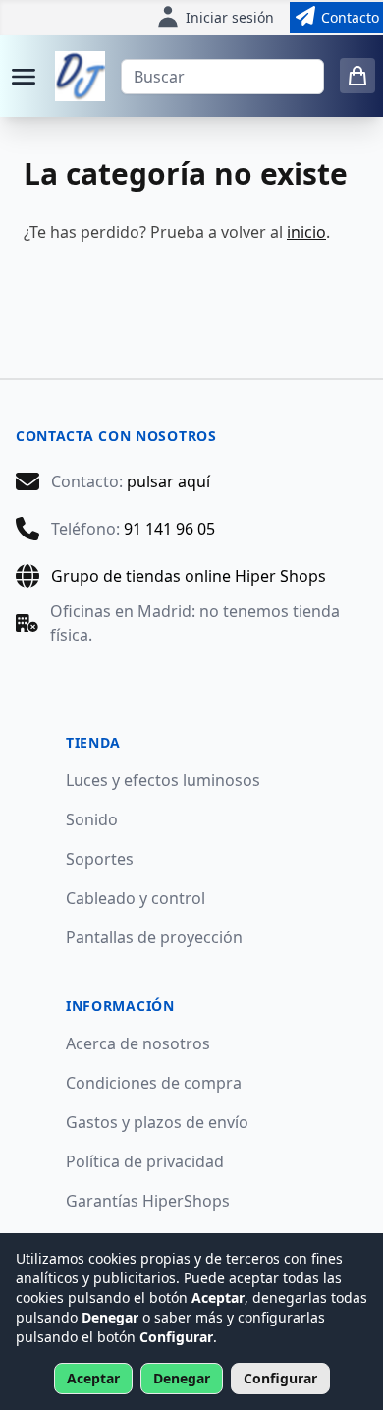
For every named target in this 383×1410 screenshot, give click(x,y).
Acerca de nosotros (138, 1043)
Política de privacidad (145, 1161)
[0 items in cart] (357, 75)
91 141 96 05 (169, 528)
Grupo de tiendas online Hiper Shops (188, 576)
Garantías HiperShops (148, 1201)
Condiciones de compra (154, 1083)
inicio (306, 232)
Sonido (92, 819)
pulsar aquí (168, 481)
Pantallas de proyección (154, 937)
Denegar (181, 1378)
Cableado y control (135, 898)
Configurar (280, 1378)
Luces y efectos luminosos (163, 780)
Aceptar (93, 1378)
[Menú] (23, 76)
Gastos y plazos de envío (157, 1122)
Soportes (100, 859)
